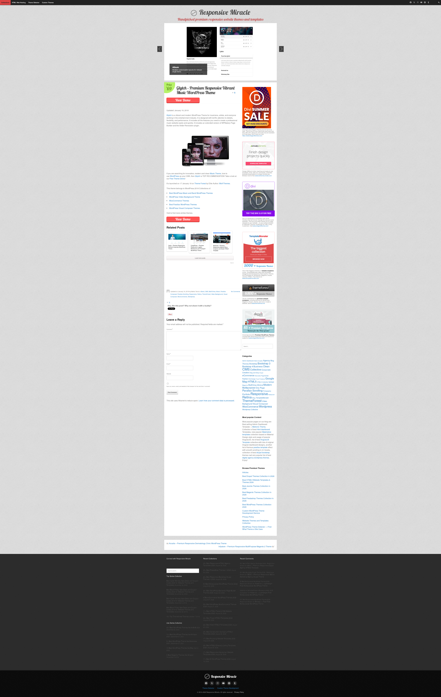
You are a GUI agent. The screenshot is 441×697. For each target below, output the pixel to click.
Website (169, 374)
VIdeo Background (217, 294)
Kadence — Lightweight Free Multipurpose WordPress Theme (256, 584)
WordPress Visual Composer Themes (184, 208)
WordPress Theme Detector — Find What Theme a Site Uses (256, 528)
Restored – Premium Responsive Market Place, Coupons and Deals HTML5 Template (221, 248)
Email (168, 364)
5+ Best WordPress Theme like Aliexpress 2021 (182, 642)
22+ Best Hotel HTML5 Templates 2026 (217, 625)
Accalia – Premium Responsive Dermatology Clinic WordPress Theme (197, 543)
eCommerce (248, 375)
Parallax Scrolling (183, 294)
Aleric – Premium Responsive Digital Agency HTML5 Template (257, 566)
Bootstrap (253, 363)
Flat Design (252, 379)
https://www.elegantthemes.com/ (252, 136)
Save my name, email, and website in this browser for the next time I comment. (188, 386)
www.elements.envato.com (263, 176)
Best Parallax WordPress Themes (183, 204)
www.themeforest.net (258, 303)
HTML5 (252, 381)
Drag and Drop (254, 373)
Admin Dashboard (248, 361)
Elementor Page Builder (262, 376)
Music (218, 291)
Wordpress (191, 297)
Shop (254, 398)
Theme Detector (208, 688)
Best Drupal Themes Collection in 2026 (258, 476)
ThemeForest (206, 294)
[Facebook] (410, 2)
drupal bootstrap (263, 452)
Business (258, 366)
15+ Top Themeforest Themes (178, 616)
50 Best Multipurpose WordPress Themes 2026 (220, 584)
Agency (266, 360)
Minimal (260, 385)
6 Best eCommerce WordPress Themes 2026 (219, 597)
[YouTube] (421, 2)
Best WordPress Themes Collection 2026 (256, 505)
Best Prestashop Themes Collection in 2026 (258, 499)
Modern (267, 384)
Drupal (261, 373)
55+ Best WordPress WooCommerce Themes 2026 (219, 605)
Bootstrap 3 (264, 363)
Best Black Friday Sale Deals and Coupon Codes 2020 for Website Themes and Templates (182, 592)
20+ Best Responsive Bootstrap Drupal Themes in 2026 (217, 578)
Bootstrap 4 (247, 366)
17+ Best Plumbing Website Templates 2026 (219, 638)
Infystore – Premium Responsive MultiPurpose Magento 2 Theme (245, 546)
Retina (199, 294)
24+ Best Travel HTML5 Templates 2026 (218, 618)
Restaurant (271, 394)
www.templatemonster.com (250, 278)
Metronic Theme (259, 426)
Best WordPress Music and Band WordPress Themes (191, 193)
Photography (267, 391)
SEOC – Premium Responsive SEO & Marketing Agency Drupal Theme (257, 575)
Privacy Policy (248, 516)
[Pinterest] (425, 2)
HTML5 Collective (262, 382)
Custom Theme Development (228, 688)
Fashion (245, 379)
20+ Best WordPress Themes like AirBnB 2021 (183, 627)
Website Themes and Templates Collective (255, 521)
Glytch (169, 115)
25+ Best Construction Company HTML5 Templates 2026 (218, 633)
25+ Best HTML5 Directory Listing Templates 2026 (219, 646)
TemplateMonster (262, 397)
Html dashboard (263, 429)
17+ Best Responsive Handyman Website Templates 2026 (218, 653)
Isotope (271, 382)
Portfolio (246, 394)
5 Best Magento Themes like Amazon (180, 655)
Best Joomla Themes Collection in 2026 (256, 487)
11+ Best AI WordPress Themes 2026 (217, 659)
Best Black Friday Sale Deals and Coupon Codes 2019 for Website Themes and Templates (182, 609)
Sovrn (232, 263)
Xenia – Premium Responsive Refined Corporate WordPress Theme (176, 247)
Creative (245, 372)
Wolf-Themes (224, 183)
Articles (245, 472)
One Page (260, 387)
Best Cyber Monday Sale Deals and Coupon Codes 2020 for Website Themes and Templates (183, 583)
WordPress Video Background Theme (184, 197)
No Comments (235, 291)
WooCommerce (182, 297)
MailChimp (212, 291)
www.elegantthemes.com (260, 226)
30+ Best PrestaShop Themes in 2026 (217, 570)
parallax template (260, 447)
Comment (170, 329)
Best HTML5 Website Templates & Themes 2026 (256, 481)
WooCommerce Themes (179, 200)
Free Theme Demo (177, 178)
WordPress (174, 176)
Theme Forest (200, 183)
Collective (255, 369)
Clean (266, 366)
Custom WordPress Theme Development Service (253, 511)
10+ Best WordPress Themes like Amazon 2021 (182, 635)
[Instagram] (418, 2)
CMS (206, 291)
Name (169, 354)
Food (257, 379)
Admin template (258, 361)
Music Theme (215, 173)
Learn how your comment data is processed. (217, 400)
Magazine (245, 385)
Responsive (193, 294)
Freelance (262, 379)
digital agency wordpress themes (255, 457)
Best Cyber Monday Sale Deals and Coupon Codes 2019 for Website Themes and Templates (183, 600)
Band (202, 291)
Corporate (266, 369)
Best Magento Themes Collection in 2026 (256, 493)
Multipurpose (248, 387)
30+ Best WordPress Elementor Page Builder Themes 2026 (219, 591)
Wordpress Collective (250, 409)
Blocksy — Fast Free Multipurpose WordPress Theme (255, 602)
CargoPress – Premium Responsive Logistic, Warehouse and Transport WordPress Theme (198, 248)
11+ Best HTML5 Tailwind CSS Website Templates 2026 (217, 612)
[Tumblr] (428, 2)
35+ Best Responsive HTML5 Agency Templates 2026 (216, 564)
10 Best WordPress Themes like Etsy (180, 648)
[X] (414, 2)
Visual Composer (260, 403)
